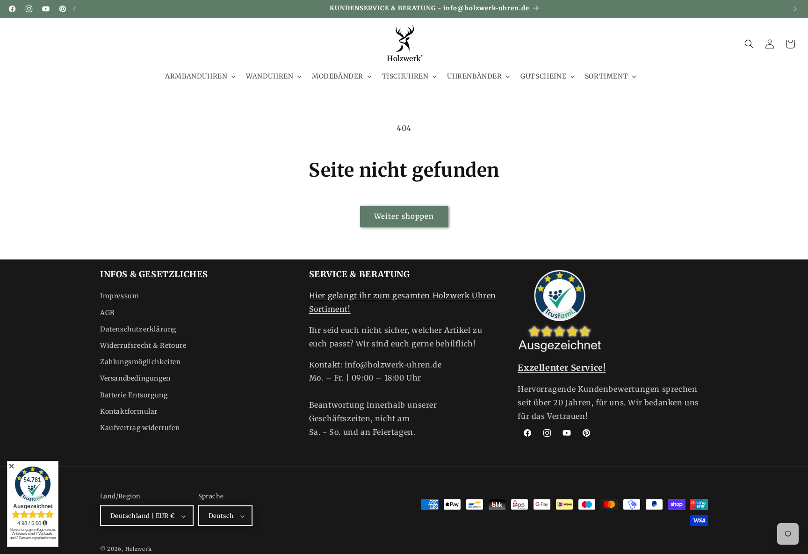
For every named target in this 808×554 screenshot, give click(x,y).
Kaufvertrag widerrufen (140, 428)
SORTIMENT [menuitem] (606, 76)
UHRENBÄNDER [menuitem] (474, 76)
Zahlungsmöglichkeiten (140, 362)
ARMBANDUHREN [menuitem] (196, 76)
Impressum (119, 296)
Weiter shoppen (404, 216)
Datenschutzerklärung (138, 329)
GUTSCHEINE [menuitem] (543, 76)
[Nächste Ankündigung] (795, 9)
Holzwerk (138, 549)
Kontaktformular (129, 411)
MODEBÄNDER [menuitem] (337, 76)
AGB (107, 313)
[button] (749, 44)
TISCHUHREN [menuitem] (405, 76)
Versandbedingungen (135, 378)
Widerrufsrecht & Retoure (143, 345)
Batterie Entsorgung (133, 395)
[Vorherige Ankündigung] (74, 9)
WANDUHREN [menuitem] (269, 76)
